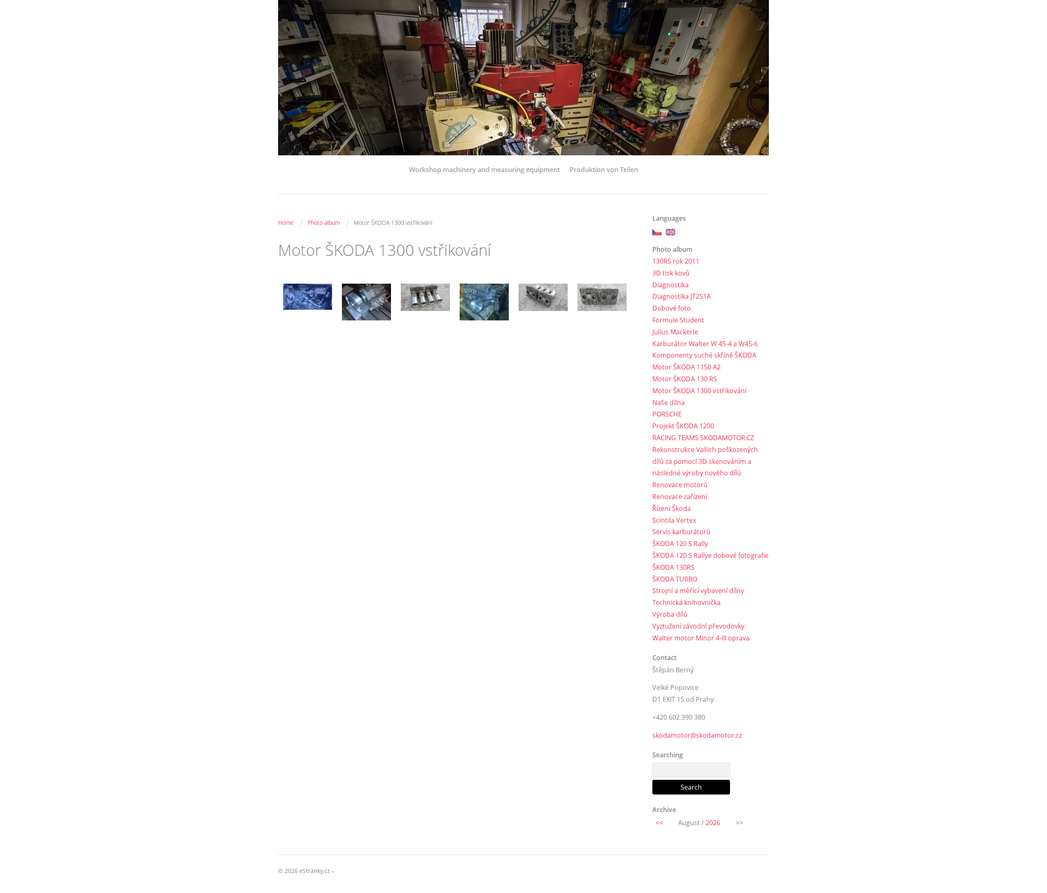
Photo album (324, 222)
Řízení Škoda (671, 508)
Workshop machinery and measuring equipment (484, 169)
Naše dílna (668, 402)
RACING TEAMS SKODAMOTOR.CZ (703, 437)
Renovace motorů (680, 484)
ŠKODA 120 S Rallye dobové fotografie (710, 555)
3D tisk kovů (671, 273)
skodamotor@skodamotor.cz (697, 735)
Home (286, 222)
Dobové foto (671, 308)
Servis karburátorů (681, 531)
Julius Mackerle (675, 331)
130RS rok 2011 (675, 261)
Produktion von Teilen (604, 169)
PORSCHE (667, 414)
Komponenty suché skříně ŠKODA (704, 355)
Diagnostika (670, 284)
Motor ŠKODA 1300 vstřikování (699, 390)
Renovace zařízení (679, 496)
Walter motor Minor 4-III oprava (701, 637)
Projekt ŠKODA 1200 (683, 425)
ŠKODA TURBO (674, 579)
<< (659, 822)
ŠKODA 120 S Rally (680, 543)
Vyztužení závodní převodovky (698, 626)
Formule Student (678, 320)
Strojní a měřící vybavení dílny (698, 590)
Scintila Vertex (674, 520)
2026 (712, 822)
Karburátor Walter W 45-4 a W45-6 (705, 343)
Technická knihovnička (686, 602)
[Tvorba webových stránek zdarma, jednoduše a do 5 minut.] (333, 871)
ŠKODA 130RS (673, 567)
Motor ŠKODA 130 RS (684, 378)
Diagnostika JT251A (681, 296)
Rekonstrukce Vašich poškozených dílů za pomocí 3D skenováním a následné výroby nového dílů (705, 461)
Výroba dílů (670, 614)
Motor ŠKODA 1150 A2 (686, 367)
